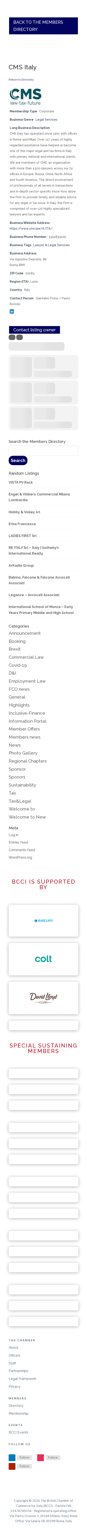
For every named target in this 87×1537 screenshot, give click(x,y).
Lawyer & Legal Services (51, 245)
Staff (12, 1363)
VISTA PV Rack (21, 482)
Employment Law (27, 681)
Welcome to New (27, 817)
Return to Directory (21, 79)
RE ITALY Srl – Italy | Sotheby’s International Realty (34, 550)
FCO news (19, 689)
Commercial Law (26, 657)
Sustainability (22, 785)
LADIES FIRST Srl (23, 536)
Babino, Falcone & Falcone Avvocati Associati (39, 580)
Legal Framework (22, 1379)
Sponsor (17, 769)
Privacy (14, 1387)
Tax (12, 793)
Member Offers (24, 729)
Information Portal (27, 721)
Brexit (15, 649)
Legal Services (46, 119)
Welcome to (22, 809)
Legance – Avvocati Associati (34, 595)
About (13, 1348)
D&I (12, 673)
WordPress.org (20, 857)
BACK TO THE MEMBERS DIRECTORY (38, 26)
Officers (14, 1355)
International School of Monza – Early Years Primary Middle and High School (41, 610)
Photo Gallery (23, 753)
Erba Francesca (22, 524)
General (17, 697)
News (15, 745)
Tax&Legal (20, 801)
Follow (24, 1457)
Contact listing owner (34, 329)
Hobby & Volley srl (24, 512)
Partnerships (18, 1371)
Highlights (19, 705)
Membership (19, 1413)
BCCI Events (18, 1432)
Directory (16, 1406)
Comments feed (22, 850)
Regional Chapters (28, 761)
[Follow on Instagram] (40, 1457)
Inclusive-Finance (27, 713)
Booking (17, 641)
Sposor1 (17, 777)
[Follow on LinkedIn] (12, 1457)
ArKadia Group (21, 565)
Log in (13, 835)
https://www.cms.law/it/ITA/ (31, 228)
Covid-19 (18, 665)
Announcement (25, 633)
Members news (25, 737)
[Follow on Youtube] (12, 1466)
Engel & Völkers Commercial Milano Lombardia (39, 497)
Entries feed (18, 842)
